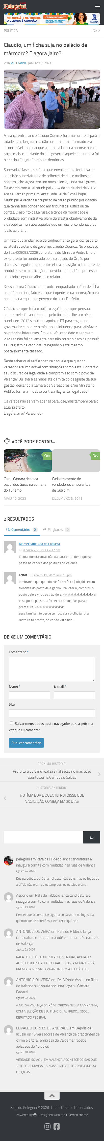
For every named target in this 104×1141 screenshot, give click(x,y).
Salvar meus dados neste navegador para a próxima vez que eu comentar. (51, 727)
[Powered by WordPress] (35, 1114)
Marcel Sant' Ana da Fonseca (39, 544)
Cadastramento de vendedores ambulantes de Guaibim (71, 485)
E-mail (60, 686)
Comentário (19, 652)
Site (12, 704)
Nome (14, 686)
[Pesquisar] (91, 837)
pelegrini (18, 63)
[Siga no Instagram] (47, 1126)
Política (11, 31)
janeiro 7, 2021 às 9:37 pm (41, 550)
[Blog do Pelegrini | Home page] (18, 6)
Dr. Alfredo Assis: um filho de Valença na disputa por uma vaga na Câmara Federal (57, 986)
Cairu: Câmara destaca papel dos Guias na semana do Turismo (25, 485)
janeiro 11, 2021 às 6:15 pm (52, 575)
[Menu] (97, 6)
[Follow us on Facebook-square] (56, 1126)
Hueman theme (77, 1115)
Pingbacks (58, 529)
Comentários (23, 529)
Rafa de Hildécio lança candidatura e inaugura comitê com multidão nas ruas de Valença (57, 937)
